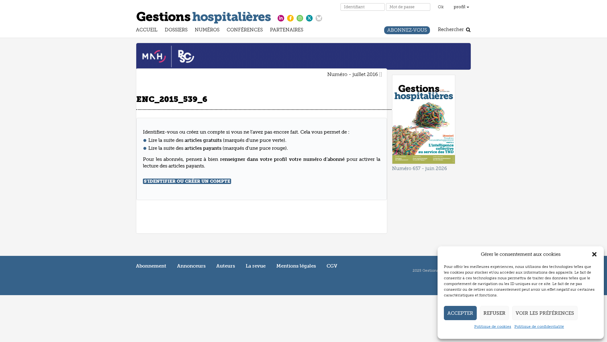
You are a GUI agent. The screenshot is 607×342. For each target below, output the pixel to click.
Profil (460, 7)
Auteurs (225, 266)
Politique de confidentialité (539, 326)
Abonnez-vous (407, 31)
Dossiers (176, 30)
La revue (256, 266)
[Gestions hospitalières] (204, 16)
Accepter (460, 313)
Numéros (207, 30)
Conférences (245, 30)
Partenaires (286, 30)
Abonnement (151, 266)
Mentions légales (296, 266)
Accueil (146, 30)
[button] (594, 254)
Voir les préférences (545, 313)
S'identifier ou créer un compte (187, 181)
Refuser (494, 313)
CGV (332, 266)
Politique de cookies (492, 326)
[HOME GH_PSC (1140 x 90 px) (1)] (303, 56)
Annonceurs (191, 266)
